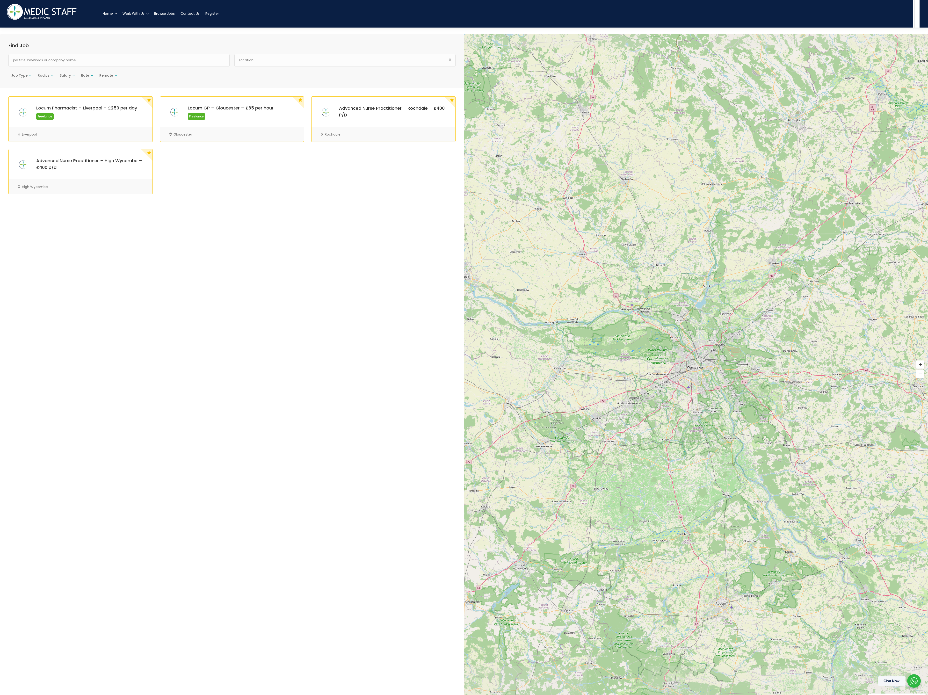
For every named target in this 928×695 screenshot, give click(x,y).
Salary (65, 75)
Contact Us (190, 13)
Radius (44, 75)
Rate (85, 75)
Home (108, 13)
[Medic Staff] (48, 36)
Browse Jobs (164, 13)
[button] (920, 365)
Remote (106, 75)
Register (212, 13)
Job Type (19, 75)
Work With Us (134, 13)
